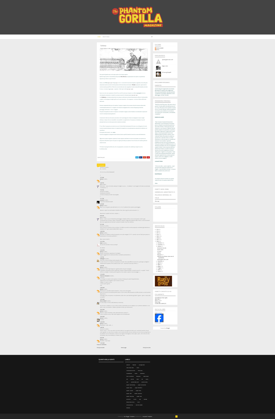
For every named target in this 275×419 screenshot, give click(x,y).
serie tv (138, 402)
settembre (160, 261)
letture (138, 379)
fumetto (136, 373)
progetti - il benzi (129, 387)
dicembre (160, 243)
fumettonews (142, 373)
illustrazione (138, 376)
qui (127, 88)
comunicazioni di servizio (130, 370)
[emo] (101, 179)
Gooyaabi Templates (147, 416)
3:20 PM (102, 183)
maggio (159, 268)
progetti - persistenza (138, 393)
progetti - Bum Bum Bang (130, 384)
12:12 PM (102, 241)
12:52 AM (102, 299)
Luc (101, 184)
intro (127, 379)
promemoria (128, 399)
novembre (160, 244)
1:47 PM (102, 257)
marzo (159, 271)
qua (109, 82)
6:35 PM (102, 337)
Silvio (101, 243)
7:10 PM (102, 190)
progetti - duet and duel (142, 384)
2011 (157, 232)
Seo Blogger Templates (129, 416)
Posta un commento (101, 344)
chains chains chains (130, 367)
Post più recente (100, 347)
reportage (145, 399)
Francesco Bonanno (104, 276)
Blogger (168, 328)
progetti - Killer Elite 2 (138, 387)
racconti (134, 399)
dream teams (140, 370)
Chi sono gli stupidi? (166, 72)
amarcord (128, 364)
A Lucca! (159, 251)
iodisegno (102, 258)
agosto (159, 263)
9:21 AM (102, 224)
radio (140, 399)
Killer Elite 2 (157, 299)
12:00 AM (102, 287)
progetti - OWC (129, 393)
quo (129, 88)
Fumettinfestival (129, 373)
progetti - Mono (138, 390)
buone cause (160, 249)
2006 (157, 241)
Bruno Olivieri (103, 301)
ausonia (102, 200)
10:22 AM (102, 309)
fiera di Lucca (124, 76)
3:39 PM (102, 265)
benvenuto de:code (161, 248)
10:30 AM (102, 316)
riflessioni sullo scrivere (130, 402)
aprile (159, 269)
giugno (159, 266)
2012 (157, 231)
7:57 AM (102, 177)
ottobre (159, 246)
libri (142, 379)
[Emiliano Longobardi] (159, 317)
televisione (128, 407)
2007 (157, 239)
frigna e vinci (165, 66)
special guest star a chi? (167, 59)
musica (147, 379)
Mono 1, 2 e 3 (158, 300)
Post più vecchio (147, 347)
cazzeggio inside (142, 364)
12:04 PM (102, 322)
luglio (159, 264)
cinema (138, 367)
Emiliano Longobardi (158, 312)
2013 (157, 229)
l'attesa (159, 253)
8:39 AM (102, 215)
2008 (157, 238)
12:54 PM (102, 250)
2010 (157, 234)
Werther (133, 84)
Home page (123, 347)
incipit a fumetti (145, 376)
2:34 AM (102, 204)
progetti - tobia (139, 396)
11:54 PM (102, 274)
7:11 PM (102, 198)
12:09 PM (102, 231)
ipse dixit (132, 379)
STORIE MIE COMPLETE (160, 303)
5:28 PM (102, 327)
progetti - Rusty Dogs (130, 396)
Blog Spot (134, 364)
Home (99, 36)
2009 (157, 236)
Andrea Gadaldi (159, 48)
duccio (101, 318)
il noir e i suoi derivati (130, 376)
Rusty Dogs (106, 36)
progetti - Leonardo (129, 390)
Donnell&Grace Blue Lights (161, 297)
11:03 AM (102, 343)
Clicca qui (157, 201)
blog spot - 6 (160, 254)
